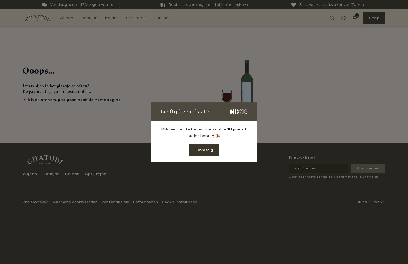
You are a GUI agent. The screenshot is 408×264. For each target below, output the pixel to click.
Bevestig (204, 150)
